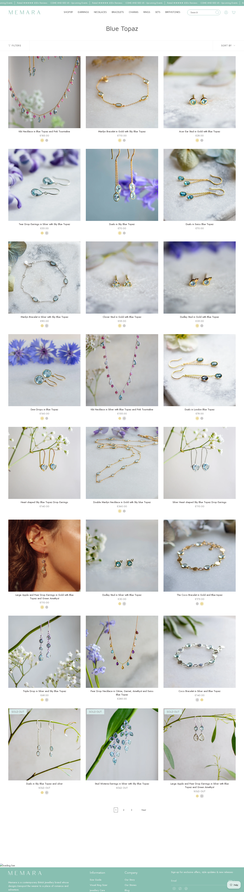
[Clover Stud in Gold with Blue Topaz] (122, 277)
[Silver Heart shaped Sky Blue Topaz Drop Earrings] (199, 463)
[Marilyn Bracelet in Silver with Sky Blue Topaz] (44, 277)
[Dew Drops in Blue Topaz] (44, 370)
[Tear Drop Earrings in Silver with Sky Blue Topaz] (44, 185)
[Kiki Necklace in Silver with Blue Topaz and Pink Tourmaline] (122, 370)
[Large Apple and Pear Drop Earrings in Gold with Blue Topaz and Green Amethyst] (44, 556)
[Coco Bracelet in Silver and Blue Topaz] (199, 652)
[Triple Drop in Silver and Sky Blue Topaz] (44, 652)
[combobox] (202, 12)
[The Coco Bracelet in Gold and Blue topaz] (199, 556)
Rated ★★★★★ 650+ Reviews (32, 2)
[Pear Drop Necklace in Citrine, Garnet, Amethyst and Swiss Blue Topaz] (122, 652)
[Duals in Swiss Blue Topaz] (199, 185)
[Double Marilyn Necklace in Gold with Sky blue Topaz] (122, 463)
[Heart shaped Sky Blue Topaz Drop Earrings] (44, 463)
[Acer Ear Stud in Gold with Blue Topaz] (199, 92)
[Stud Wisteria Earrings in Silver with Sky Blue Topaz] (122, 744)
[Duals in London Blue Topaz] (199, 370)
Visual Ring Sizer (98, 885)
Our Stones (130, 885)
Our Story (130, 880)
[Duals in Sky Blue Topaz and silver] (44, 744)
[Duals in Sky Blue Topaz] (122, 185)
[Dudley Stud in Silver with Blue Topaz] (122, 556)
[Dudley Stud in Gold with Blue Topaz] (199, 277)
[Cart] (234, 12)
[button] (68, 12)
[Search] (217, 12)
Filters (16, 45)
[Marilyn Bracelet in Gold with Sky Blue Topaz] (122, 92)
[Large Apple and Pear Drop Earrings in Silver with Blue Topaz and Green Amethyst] (199, 744)
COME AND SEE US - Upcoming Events (68, 2)
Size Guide (95, 880)
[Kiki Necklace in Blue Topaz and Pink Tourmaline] (44, 92)
